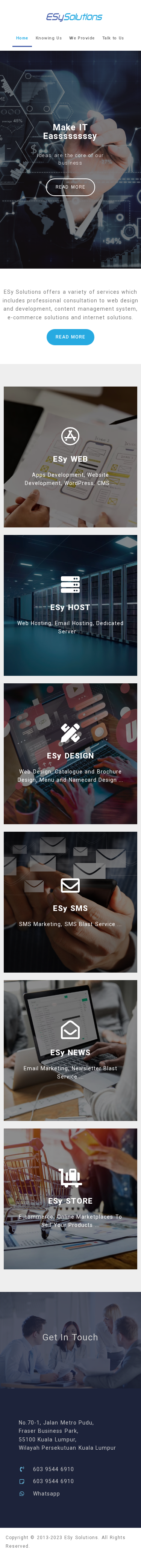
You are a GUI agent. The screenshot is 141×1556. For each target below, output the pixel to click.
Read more (70, 187)
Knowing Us (49, 38)
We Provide (81, 38)
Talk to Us (113, 38)
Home (22, 38)
